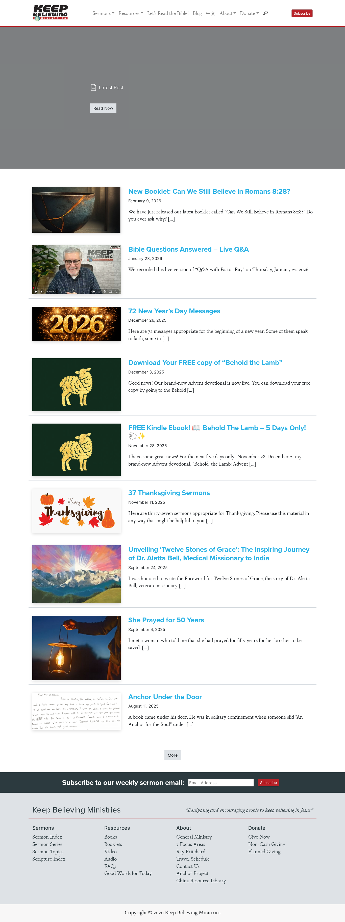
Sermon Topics (47, 851)
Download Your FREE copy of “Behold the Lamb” (205, 362)
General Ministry (194, 836)
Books (110, 836)
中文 (210, 12)
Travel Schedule (193, 858)
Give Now (259, 836)
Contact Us (188, 865)
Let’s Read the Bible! (168, 12)
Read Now (103, 108)
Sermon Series (47, 843)
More (173, 755)
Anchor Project (192, 872)
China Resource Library (201, 880)
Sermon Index (47, 836)
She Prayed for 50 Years (166, 620)
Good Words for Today (128, 872)
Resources (128, 12)
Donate (247, 12)
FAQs (110, 865)
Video (110, 851)
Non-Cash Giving (266, 843)
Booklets (113, 843)
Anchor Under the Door (165, 697)
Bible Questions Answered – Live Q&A (188, 249)
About (225, 12)
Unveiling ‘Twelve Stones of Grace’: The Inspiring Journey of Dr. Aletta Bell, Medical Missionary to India (218, 553)
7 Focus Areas (190, 843)
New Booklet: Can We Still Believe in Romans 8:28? (209, 191)
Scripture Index (48, 858)
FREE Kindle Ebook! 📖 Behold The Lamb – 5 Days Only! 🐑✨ (217, 432)
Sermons (101, 12)
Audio (110, 858)
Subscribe (302, 13)
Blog (197, 12)
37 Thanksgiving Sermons (169, 493)
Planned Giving (264, 851)
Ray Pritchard (190, 851)
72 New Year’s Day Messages (174, 311)
